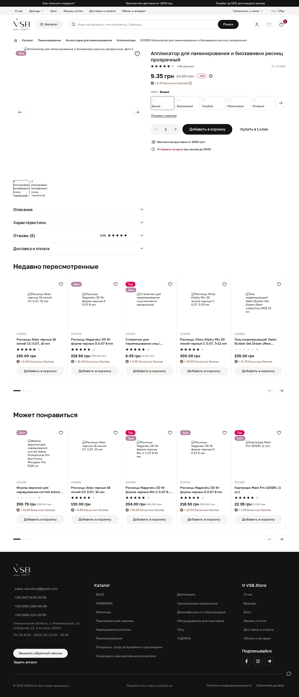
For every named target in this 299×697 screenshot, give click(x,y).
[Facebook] (246, 661)
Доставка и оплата (102, 11)
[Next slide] (137, 112)
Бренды (34, 11)
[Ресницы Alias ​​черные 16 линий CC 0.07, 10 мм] (40, 304)
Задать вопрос (25, 662)
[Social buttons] (289, 674)
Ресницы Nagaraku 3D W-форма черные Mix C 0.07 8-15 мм (149, 490)
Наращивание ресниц (113, 629)
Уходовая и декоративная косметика (126, 656)
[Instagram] (257, 661)
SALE (100, 594)
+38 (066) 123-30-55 (30, 615)
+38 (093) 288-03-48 (31, 606)
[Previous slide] (20, 112)
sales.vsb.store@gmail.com (36, 589)
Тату (180, 629)
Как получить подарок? (59, 3)
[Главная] (15, 40)
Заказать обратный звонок (40, 653)
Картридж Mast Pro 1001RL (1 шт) (258, 490)
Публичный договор (270, 685)
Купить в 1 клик (254, 129)
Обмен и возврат (134, 11)
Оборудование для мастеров (200, 621)
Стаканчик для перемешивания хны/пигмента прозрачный (143, 341)
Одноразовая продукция (197, 603)
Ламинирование (109, 638)
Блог (54, 11)
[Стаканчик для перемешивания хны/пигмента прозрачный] (149, 304)
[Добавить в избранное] (137, 53)
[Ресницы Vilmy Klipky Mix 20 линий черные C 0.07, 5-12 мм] (203, 304)
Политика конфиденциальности (228, 685)
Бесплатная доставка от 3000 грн (149, 3)
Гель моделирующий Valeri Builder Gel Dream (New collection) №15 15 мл (255, 341)
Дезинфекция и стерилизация (201, 612)
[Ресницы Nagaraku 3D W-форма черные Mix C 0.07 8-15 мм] (149, 453)
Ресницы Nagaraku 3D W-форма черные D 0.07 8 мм (92, 341)
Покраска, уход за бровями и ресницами (129, 647)
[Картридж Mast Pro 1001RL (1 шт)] (258, 453)
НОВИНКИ (104, 603)
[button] (78, 209)
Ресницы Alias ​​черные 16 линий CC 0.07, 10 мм (36, 341)
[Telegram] (269, 661)
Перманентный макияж (115, 621)
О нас (19, 11)
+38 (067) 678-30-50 (30, 597)
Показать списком (164, 115)
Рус (281, 11)
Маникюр (103, 612)
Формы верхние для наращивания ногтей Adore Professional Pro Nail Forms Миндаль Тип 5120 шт (38, 490)
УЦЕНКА (184, 638)
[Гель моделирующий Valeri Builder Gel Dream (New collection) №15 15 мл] (258, 304)
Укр (273, 11)
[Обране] (269, 24)
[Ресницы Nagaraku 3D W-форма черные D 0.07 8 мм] (94, 304)
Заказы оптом (73, 11)
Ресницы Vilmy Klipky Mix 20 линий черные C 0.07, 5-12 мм (203, 341)
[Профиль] (256, 24)
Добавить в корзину (207, 129)
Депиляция (186, 594)
